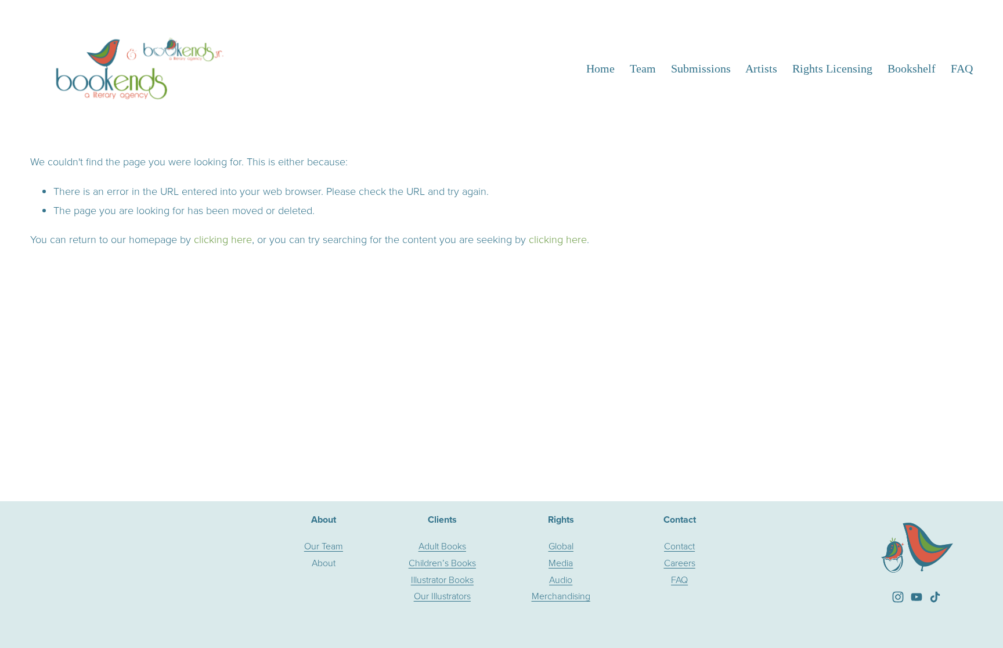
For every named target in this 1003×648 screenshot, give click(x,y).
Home (600, 68)
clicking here (223, 239)
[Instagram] (898, 597)
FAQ (962, 68)
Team (643, 68)
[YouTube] (916, 597)
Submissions (701, 68)
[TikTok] (935, 597)
